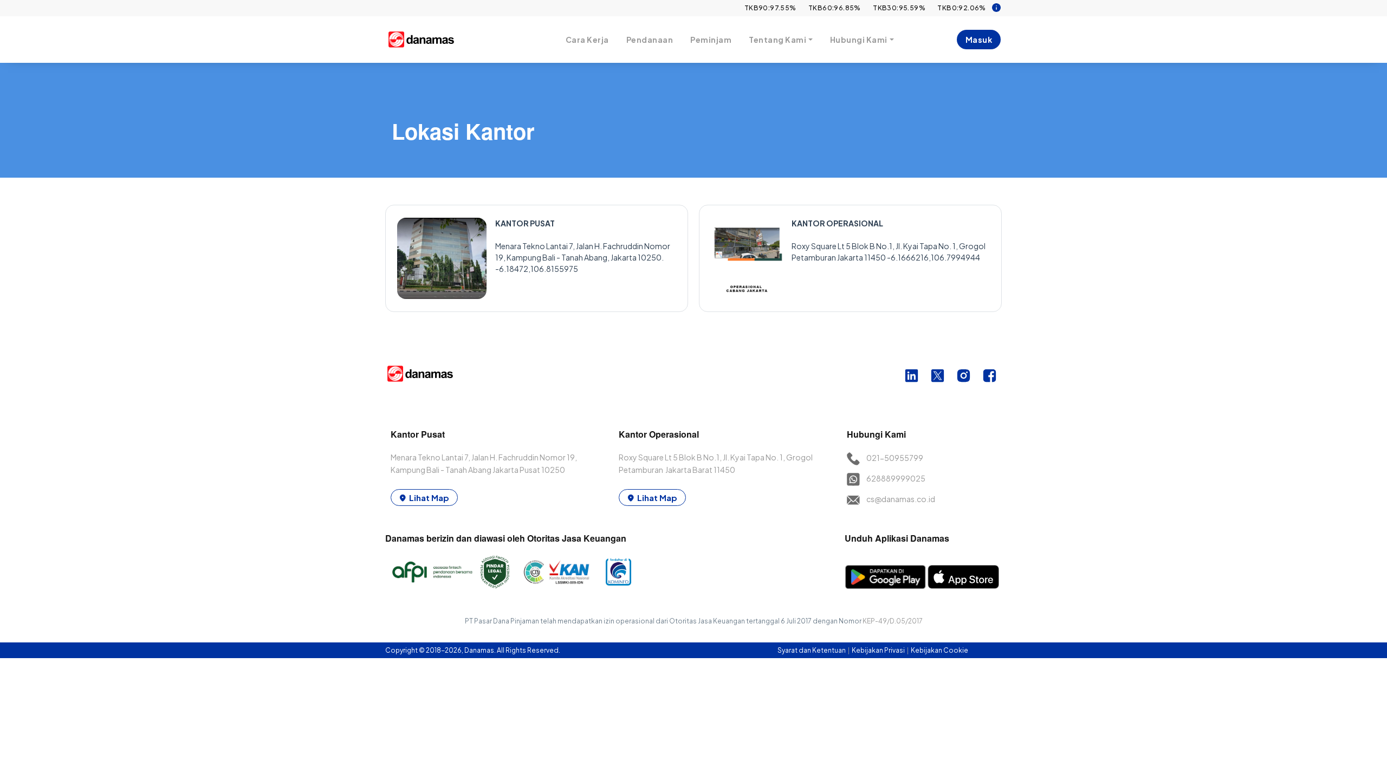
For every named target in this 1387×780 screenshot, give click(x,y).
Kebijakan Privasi (879, 650)
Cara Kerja (587, 39)
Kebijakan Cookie (939, 650)
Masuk (979, 39)
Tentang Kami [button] (777, 39)
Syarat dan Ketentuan (812, 650)
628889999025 (895, 478)
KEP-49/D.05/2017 (893, 621)
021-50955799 (894, 458)
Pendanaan (649, 39)
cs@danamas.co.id (900, 499)
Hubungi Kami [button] (858, 39)
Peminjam (710, 39)
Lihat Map (429, 497)
